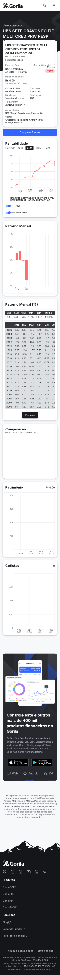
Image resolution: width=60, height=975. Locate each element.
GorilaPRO (8, 894)
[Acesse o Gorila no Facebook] (13, 872)
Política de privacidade (20, 950)
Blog (5, 922)
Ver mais (30, 415)
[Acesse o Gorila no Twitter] (5, 872)
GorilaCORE (9, 887)
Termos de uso (45, 950)
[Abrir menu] (54, 5)
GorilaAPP (8, 900)
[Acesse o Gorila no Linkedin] (37, 872)
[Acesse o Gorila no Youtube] (29, 872)
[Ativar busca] (44, 5)
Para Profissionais (13, 935)
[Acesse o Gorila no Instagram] (21, 872)
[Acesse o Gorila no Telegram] (45, 872)
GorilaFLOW (9, 907)
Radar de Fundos (12, 929)
